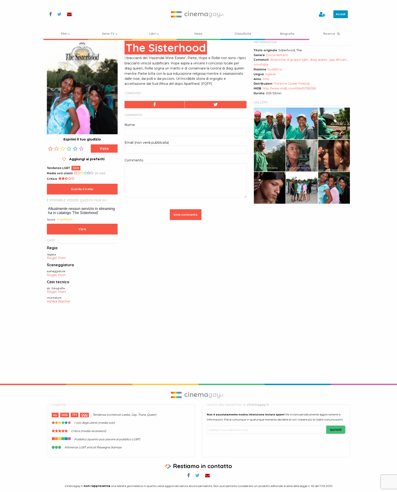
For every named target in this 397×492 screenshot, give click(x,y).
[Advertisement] (302, 241)
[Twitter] (216, 104)
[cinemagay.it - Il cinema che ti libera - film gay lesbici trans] (198, 14)
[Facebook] (155, 104)
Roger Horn (56, 258)
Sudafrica (274, 69)
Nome (130, 125)
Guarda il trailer (82, 189)
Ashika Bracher (59, 301)
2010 (266, 79)
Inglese (270, 74)
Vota (104, 148)
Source (51, 219)
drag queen (318, 59)
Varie (82, 229)
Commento (134, 160)
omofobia (261, 64)
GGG (76, 168)
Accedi (340, 14)
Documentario (277, 55)
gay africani (337, 59)
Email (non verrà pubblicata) (147, 142)
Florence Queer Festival (292, 83)
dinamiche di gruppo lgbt (289, 59)
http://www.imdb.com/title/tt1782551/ (289, 88)
